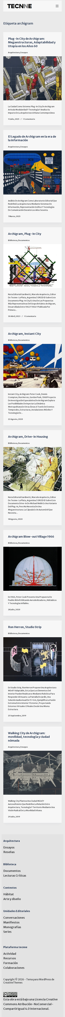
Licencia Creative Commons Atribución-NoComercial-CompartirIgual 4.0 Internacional (30, 1004)
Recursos (9, 958)
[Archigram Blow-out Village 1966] (32, 569)
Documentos (24, 240)
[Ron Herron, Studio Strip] (32, 659)
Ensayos (24, 52)
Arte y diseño (12, 899)
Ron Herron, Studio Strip (24, 627)
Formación (10, 963)
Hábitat (8, 894)
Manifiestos (11, 922)
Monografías (12, 927)
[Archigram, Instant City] (32, 366)
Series (7, 932)
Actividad (9, 953)
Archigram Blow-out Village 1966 (31, 536)
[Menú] (57, 6)
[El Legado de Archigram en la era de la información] (32, 172)
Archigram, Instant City (24, 334)
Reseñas (9, 852)
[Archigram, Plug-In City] (32, 266)
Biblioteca (12, 240)
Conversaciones (14, 917)
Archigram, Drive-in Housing (28, 436)
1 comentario (29, 119)
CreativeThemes (12, 982)
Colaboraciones (13, 968)
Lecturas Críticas (14, 875)
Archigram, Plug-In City (24, 234)
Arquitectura (14, 52)
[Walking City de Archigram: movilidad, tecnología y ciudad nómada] (32, 773)
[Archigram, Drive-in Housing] (32, 469)
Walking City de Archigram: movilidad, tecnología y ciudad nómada (29, 736)
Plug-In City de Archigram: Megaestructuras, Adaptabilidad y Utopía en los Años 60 (32, 42)
